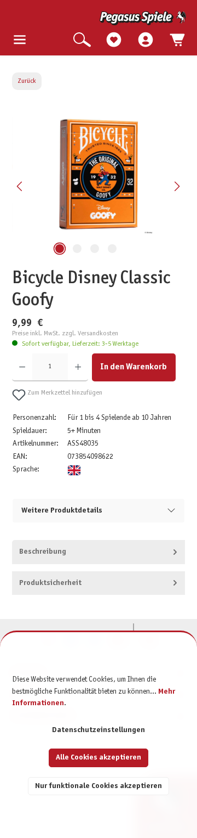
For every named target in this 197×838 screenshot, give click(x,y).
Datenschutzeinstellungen (98, 730)
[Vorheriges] (20, 186)
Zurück (27, 81)
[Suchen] (82, 40)
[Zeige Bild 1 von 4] (59, 248)
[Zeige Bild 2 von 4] (77, 248)
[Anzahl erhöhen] (78, 367)
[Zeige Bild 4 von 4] (112, 248)
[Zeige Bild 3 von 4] (94, 248)
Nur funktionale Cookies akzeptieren (98, 786)
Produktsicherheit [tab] (50, 583)
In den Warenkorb (133, 367)
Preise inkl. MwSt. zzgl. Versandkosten (65, 333)
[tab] (99, 552)
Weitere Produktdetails (61, 510)
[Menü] (20, 40)
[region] (98, 187)
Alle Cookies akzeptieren (98, 757)
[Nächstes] (177, 186)
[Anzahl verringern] (22, 367)
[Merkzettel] (114, 40)
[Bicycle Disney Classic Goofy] (98, 174)
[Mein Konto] (145, 40)
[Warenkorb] (177, 40)
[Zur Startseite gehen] (99, 18)
